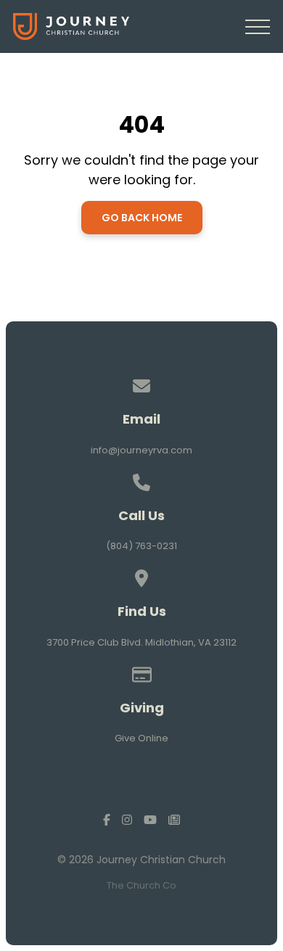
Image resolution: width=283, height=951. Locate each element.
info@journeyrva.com (141, 450)
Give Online (141, 738)
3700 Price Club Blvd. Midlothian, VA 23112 (141, 642)
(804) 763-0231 (141, 546)
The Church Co (141, 885)
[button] (257, 27)
